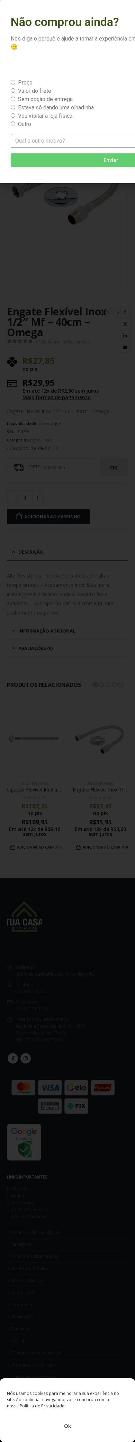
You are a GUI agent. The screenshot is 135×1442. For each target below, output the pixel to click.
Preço (25, 82)
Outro (24, 124)
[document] (67, 721)
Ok (67, 1425)
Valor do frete (34, 91)
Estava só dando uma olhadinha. (56, 107)
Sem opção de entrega (45, 99)
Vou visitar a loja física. (45, 116)
